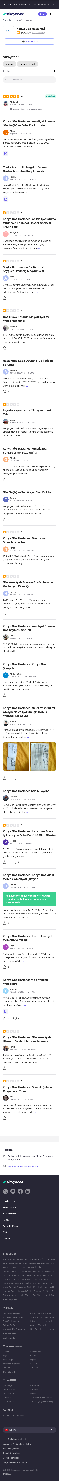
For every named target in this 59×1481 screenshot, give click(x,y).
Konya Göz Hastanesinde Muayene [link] (26, 791)
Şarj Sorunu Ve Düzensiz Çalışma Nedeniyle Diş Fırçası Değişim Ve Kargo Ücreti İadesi (29, 1275)
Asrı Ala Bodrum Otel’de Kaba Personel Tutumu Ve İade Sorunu (29, 1279)
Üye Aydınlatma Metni (14, 1439)
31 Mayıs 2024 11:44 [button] (17, 724)
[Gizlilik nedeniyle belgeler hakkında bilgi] (5, 153)
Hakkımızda (9, 1201)
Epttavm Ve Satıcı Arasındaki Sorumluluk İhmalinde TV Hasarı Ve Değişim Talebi (29, 1283)
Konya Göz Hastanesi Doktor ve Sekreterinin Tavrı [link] (24, 540)
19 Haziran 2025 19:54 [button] (18, 235)
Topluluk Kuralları (11, 1453)
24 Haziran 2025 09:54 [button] (19, 179)
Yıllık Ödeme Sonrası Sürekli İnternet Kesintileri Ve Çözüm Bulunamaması (29, 1263)
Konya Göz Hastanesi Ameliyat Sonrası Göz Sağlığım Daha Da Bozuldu (29, 123)
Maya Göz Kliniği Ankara (14, 1329)
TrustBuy (7, 1474)
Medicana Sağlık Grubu (13, 1317)
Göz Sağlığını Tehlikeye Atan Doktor (27, 492)
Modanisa (7, 1352)
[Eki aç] (16, 756)
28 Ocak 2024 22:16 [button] (17, 887)
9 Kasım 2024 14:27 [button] (17, 594)
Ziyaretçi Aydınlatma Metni (17, 1444)
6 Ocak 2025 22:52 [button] (17, 461)
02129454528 (36, 1390)
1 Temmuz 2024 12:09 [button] (18, 676)
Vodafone (7, 1368)
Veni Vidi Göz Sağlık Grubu (42, 1317)
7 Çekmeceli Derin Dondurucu (16, 1415)
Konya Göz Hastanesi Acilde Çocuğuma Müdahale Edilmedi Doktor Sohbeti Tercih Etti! (29, 223)
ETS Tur (33, 1364)
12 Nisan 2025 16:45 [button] (17, 329)
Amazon (34, 1368)
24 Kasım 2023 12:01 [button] (18, 1099)
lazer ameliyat (27, 64)
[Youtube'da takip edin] (12, 1191)
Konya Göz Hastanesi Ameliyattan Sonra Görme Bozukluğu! (25, 450)
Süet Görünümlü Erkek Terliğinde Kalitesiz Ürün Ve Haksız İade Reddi (29, 1259)
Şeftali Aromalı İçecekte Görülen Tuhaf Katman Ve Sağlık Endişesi (29, 1295)
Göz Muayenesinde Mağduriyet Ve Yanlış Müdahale (26, 318)
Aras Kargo (8, 1360)
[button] (13, 96)
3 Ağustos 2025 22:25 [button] (18, 134)
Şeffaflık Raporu (11, 1226)
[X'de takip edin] (5, 1191)
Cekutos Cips (9, 1390)
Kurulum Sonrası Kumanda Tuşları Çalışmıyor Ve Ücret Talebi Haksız (29, 1291)
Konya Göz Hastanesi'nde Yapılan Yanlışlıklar (25, 981)
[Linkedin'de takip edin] (27, 1191)
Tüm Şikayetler (10, 1300)
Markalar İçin (9, 1207)
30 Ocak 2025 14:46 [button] (18, 423)
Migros (33, 1360)
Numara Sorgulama (11, 1364)
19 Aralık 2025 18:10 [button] (17, 105)
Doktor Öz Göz (9, 1325)
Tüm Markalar (9, 1334)
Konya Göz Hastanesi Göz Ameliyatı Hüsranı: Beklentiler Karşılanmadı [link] (27, 1039)
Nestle (33, 1394)
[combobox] (29, 79)
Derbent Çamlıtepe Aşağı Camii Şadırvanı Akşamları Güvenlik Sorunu (29, 1271)
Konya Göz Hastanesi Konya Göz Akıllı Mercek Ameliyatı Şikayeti (28, 877)
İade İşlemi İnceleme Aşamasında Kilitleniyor (23, 1267)
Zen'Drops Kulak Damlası (41, 1398)
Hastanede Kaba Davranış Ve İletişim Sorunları (28, 362)
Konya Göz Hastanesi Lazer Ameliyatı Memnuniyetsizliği (28, 938)
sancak (9, 64)
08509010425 (10, 1394)
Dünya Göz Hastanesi (12, 1313)
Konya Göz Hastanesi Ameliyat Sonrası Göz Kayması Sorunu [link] (29, 628)
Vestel (33, 1356)
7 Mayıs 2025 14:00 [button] (17, 279)
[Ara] (50, 14)
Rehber (6, 1220)
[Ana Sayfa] (13, 14)
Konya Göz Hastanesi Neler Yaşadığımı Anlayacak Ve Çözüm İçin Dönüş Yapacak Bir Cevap (29, 711)
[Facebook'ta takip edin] (20, 1191)
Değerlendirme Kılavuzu (15, 1462)
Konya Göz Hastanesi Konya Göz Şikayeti (24, 666)
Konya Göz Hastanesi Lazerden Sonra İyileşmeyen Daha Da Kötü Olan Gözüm (29, 833)
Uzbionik (7, 1398)
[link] (5, 298)
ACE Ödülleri (9, 1213)
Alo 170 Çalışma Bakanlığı (41, 1402)
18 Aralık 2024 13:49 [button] (17, 550)
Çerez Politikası (11, 1458)
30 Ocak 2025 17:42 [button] (17, 373)
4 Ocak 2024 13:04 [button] (17, 948)
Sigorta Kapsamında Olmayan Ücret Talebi (27, 412)
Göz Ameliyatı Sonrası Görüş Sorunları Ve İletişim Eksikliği (29, 584)
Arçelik (6, 1356)
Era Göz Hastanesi (11, 1321)
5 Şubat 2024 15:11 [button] (17, 843)
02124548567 (36, 1386)
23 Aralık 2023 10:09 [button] (17, 992)
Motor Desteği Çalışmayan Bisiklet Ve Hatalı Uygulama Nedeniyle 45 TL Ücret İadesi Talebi (29, 1287)
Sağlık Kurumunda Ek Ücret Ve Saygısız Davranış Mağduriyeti (24, 269)
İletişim (6, 1238)
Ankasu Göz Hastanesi (40, 1325)
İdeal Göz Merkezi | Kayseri (42, 1329)
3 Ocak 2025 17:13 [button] (17, 501)
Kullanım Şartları (11, 1448)
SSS (5, 1232)
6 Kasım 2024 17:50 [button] (17, 638)
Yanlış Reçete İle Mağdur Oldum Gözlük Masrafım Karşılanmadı (25, 169)
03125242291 (9, 1402)
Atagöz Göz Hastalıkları (40, 1313)
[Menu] (54, 14)
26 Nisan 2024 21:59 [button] (18, 799)
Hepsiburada (35, 1352)
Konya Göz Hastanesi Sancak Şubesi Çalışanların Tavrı (27, 1089)
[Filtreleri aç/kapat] (54, 71)
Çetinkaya (7, 1386)
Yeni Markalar (9, 1338)
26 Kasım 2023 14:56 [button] (18, 1049)
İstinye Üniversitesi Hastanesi (43, 1321)
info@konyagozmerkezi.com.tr (23, 1166)
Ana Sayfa (7, 20)
